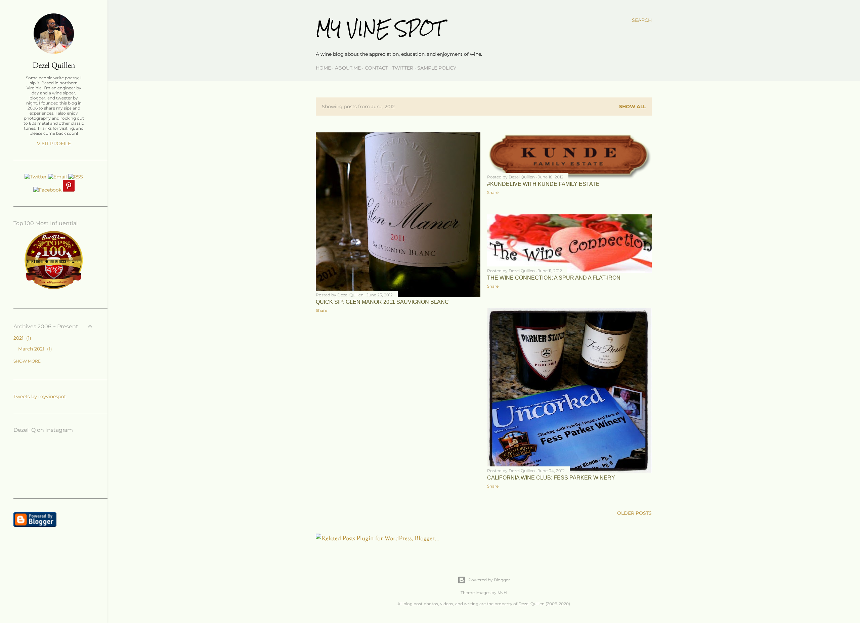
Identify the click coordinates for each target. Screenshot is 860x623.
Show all (632, 106)
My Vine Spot (379, 28)
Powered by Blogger (489, 579)
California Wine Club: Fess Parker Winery (551, 478)
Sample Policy (436, 68)
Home (323, 68)
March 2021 (34, 349)
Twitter (402, 68)
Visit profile (54, 143)
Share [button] (321, 310)
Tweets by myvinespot (39, 396)
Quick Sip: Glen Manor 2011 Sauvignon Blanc (382, 302)
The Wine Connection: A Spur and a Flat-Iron (553, 278)
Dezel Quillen (54, 65)
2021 (21, 338)
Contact (376, 68)
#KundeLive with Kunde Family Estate (543, 184)
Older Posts (634, 513)
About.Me (348, 68)
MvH (502, 592)
